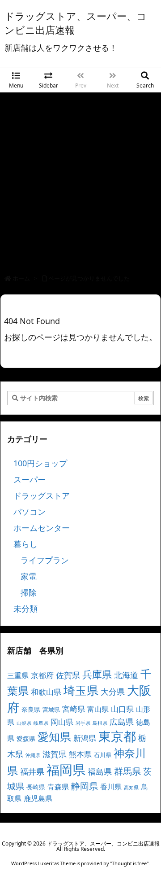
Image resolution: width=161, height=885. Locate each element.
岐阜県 (41, 723)
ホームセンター (41, 527)
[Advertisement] (80, 177)
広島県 (122, 721)
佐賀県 (68, 675)
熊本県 (80, 754)
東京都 (117, 736)
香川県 (111, 787)
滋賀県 (54, 754)
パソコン (29, 511)
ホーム (21, 278)
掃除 (29, 592)
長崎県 (35, 787)
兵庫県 (97, 674)
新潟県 (84, 738)
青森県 (58, 787)
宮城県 (51, 709)
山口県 (122, 709)
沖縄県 (32, 755)
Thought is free (129, 863)
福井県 (32, 771)
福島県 (100, 771)
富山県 (98, 709)
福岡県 (66, 770)
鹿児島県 (38, 798)
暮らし (25, 544)
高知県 (131, 787)
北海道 (126, 674)
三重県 (18, 675)
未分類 (25, 608)
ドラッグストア (41, 495)
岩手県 (83, 723)
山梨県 (24, 723)
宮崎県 (73, 709)
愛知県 (54, 736)
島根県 (100, 723)
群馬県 (127, 771)
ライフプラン (45, 560)
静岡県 (84, 786)
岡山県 (62, 722)
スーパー (29, 479)
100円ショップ (40, 463)
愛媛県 (26, 738)
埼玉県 (81, 690)
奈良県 (30, 709)
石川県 (102, 755)
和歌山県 (46, 692)
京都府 (42, 675)
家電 (29, 576)
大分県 (113, 691)
